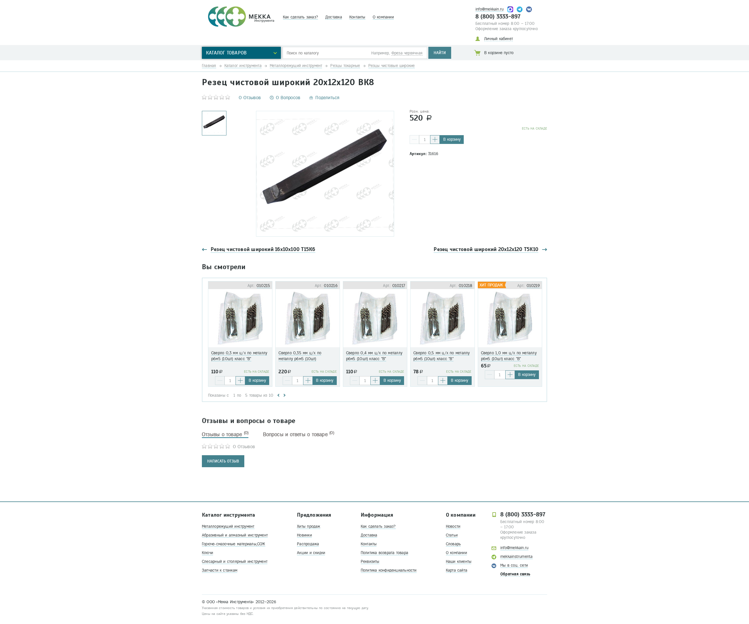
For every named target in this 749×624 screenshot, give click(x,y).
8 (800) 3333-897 (498, 16)
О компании (383, 17)
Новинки (304, 535)
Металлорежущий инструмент (228, 526)
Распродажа (308, 544)
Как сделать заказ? (300, 17)
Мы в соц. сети (514, 565)
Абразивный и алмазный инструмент (235, 535)
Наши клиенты (459, 561)
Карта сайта (456, 570)
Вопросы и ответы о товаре (298, 434)
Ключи (207, 553)
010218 (465, 285)
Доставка (333, 17)
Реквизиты (370, 561)
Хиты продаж (308, 526)
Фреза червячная (406, 53)
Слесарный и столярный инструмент (234, 561)
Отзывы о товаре (225, 434)
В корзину (452, 139)
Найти (440, 52)
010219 (533, 285)
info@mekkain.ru (489, 9)
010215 (263, 285)
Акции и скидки (311, 553)
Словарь (453, 544)
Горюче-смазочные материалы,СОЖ (233, 544)
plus (435, 139)
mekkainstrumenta (516, 556)
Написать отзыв (223, 461)
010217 (398, 285)
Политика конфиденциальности (389, 570)
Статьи (452, 535)
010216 (330, 285)
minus (414, 139)
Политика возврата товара (384, 553)
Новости (453, 526)
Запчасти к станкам (219, 570)
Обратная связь (515, 574)
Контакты (357, 17)
